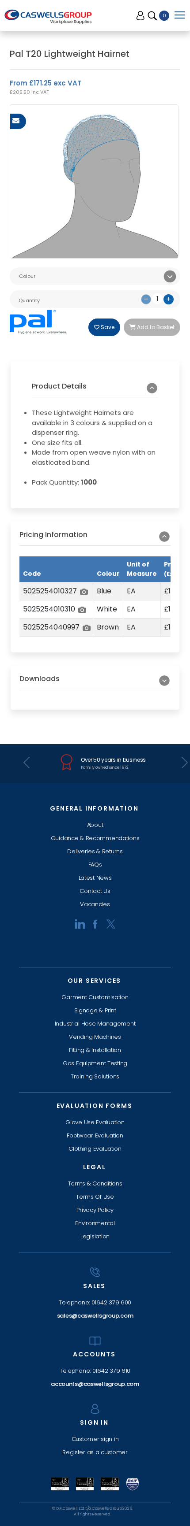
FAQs (95, 864)
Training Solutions (95, 1076)
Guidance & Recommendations (95, 838)
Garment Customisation (94, 997)
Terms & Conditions (95, 1183)
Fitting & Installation (95, 1050)
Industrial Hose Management (95, 1023)
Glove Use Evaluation (94, 1122)
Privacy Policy (94, 1210)
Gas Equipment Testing (95, 1063)
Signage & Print (95, 1010)
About (95, 825)
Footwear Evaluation (95, 1135)
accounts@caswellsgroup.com (95, 1384)
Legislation (95, 1236)
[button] (95, 389)
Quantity (29, 300)
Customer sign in (95, 1439)
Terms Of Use (95, 1197)
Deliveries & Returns (94, 851)
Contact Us (95, 891)
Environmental (94, 1223)
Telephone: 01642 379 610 (95, 1371)
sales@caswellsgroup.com (95, 1315)
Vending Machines (95, 1037)
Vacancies (95, 904)
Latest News (95, 878)
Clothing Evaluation (95, 1148)
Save (106, 327)
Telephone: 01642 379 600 (95, 1302)
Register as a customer (95, 1452)
